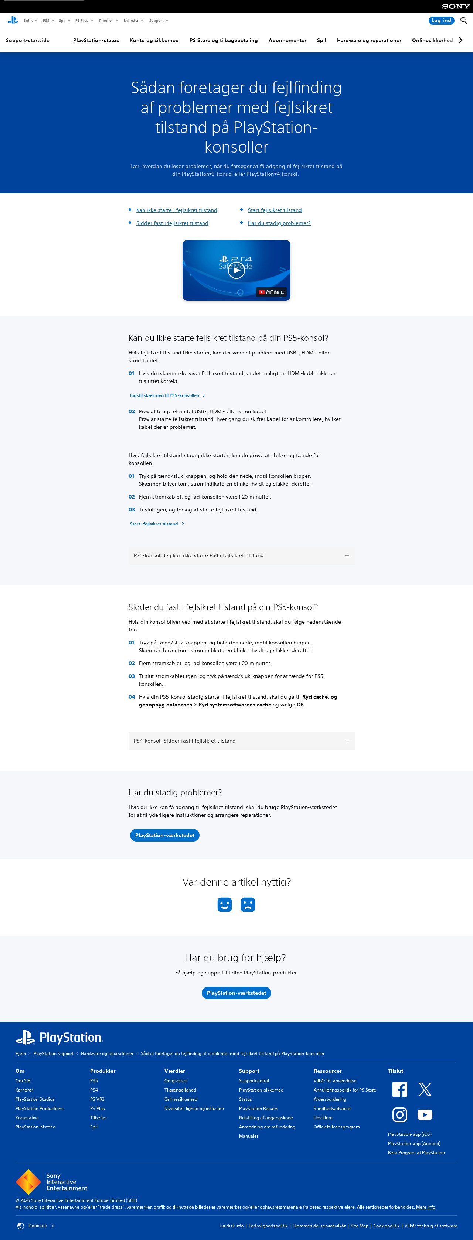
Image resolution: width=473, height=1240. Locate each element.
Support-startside (28, 40)
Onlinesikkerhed (432, 40)
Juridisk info (232, 1226)
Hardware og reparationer (369, 40)
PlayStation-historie (35, 1127)
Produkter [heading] (103, 1071)
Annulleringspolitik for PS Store (345, 1090)
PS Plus (81, 20)
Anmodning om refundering (267, 1127)
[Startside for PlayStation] (13, 21)
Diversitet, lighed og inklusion (194, 1108)
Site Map (359, 1226)
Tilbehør (105, 20)
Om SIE (23, 1081)
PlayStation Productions (40, 1108)
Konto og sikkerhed (154, 40)
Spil (62, 20)
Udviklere (323, 1117)
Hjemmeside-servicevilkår (319, 1226)
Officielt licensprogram (337, 1127)
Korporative (27, 1117)
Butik (28, 20)
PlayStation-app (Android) (414, 1143)
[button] (236, 270)
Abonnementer (287, 40)
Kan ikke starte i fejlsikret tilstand (176, 210)
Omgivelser (176, 1081)
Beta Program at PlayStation (416, 1153)
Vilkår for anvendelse (335, 1081)
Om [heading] (20, 1071)
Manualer (248, 1136)
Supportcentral (254, 1081)
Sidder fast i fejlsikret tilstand (172, 223)
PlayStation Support (54, 1053)
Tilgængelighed (180, 1090)
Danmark (37, 1226)
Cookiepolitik (386, 1226)
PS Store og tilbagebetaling (224, 40)
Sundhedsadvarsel (332, 1108)
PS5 (45, 20)
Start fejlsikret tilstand (275, 210)
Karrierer (24, 1090)
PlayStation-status (96, 40)
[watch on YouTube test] (271, 292)
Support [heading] (249, 1071)
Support (156, 20)
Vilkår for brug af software (431, 1226)
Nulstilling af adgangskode (266, 1117)
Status (245, 1099)
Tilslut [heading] (395, 1071)
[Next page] (459, 40)
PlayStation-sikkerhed (261, 1090)
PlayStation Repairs (258, 1108)
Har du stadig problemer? (279, 223)
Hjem (21, 1053)
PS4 (94, 1090)
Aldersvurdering (330, 1099)
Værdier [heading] (174, 1071)
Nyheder (130, 20)
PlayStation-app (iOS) (410, 1134)
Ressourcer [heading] (328, 1071)
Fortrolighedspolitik (268, 1226)
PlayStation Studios (35, 1099)
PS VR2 (97, 1099)
